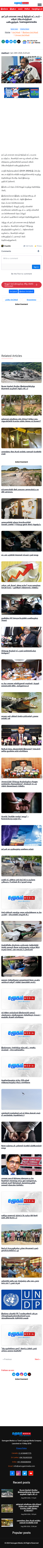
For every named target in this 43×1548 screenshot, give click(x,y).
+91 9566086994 (24, 1462)
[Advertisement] (21, 128)
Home (7, 32)
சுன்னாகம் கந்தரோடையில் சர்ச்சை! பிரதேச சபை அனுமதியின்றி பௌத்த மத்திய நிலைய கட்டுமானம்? (21, 420)
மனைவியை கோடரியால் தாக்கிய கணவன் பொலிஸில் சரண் (29, 1522)
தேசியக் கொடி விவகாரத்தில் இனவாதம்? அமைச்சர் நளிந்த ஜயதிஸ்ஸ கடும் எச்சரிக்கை (20, 750)
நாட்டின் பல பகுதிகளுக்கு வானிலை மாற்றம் (17, 849)
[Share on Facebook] (7, 41)
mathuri (5, 53)
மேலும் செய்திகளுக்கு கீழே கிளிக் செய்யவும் (19, 285)
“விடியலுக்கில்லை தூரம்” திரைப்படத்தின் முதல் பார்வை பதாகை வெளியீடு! (19, 1349)
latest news (14, 29)
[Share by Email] (19, 41)
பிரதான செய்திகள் (22, 35)
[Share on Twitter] (11, 41)
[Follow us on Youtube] (29, 1374)
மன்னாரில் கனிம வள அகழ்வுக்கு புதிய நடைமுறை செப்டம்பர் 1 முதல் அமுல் (20, 1282)
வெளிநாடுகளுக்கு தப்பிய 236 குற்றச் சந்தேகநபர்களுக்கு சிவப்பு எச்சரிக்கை (15, 1081)
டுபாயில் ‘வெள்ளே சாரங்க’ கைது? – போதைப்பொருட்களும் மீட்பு (15, 817)
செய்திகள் (16, 32)
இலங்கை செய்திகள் (30, 32)
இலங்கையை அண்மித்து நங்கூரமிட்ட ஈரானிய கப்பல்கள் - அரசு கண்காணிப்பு (18, 1049)
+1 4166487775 (24, 1453)
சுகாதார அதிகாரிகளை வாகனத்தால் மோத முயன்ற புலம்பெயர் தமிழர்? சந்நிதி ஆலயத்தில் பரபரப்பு (20, 981)
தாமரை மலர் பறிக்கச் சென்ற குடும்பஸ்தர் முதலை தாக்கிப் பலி (19, 717)
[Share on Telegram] (15, 41)
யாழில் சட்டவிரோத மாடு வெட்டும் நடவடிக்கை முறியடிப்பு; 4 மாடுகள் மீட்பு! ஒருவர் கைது (18, 881)
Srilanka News (24, 29)
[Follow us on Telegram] (13, 1374)
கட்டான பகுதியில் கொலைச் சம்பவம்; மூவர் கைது (19, 555)
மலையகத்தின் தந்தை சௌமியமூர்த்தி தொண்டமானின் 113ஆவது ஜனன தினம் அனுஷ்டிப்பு (21, 523)
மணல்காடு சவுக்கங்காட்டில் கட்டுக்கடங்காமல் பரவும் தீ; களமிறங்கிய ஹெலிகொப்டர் (20, 1114)
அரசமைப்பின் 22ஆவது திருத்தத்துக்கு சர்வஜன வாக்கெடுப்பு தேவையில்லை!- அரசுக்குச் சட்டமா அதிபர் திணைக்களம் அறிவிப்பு (19, 784)
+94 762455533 (25, 1457)
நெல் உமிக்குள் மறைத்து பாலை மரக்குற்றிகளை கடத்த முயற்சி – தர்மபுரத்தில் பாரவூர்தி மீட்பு (21, 913)
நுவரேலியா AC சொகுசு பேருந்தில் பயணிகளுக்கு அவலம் (19, 619)
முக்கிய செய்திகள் (11, 300)
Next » (37, 1359)
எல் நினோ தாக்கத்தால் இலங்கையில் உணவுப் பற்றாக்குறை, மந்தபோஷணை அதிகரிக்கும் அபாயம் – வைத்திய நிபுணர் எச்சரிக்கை (21, 1015)
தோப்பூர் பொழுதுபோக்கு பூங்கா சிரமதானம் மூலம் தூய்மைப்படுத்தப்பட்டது (19, 1249)
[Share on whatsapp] (3, 41)
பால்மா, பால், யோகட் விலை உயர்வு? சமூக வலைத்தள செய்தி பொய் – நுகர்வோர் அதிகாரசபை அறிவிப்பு (21, 586)
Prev (1, 777)
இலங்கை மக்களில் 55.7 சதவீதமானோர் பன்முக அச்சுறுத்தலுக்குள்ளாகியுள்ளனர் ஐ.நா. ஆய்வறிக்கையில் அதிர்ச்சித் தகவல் (19, 1315)
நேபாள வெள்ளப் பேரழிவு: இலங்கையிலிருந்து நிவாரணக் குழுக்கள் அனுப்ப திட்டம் (18, 387)
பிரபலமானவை (31, 300)
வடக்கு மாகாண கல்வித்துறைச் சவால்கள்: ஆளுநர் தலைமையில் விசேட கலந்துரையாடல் (20, 684)
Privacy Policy (21, 1448)
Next (41, 777)
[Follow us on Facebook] (17, 1374)
